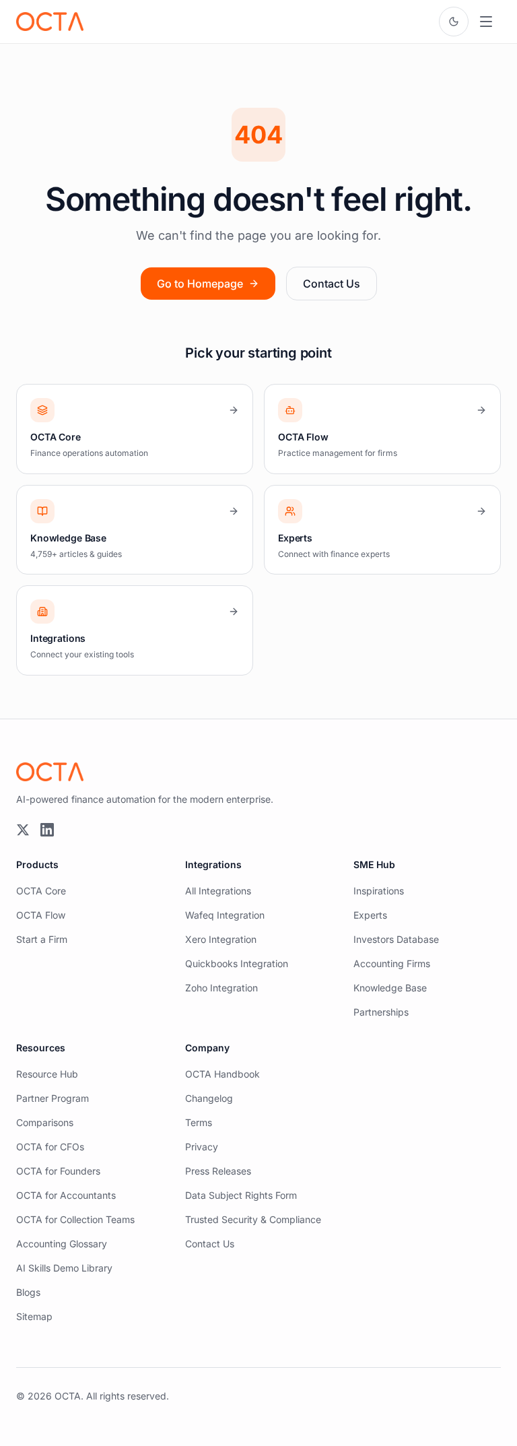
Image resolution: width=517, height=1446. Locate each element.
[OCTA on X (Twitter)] (23, 829)
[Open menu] (486, 21)
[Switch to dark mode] (454, 21)
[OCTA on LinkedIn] (47, 829)
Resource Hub (47, 1074)
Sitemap (34, 1316)
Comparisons (44, 1122)
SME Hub (374, 864)
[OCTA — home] (49, 21)
